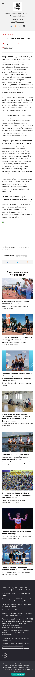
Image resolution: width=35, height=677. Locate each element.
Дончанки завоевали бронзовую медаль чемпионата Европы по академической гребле (15, 457)
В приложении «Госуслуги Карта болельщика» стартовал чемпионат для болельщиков (17, 495)
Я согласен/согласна (18, 674)
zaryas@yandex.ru (17, 22)
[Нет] (33, 669)
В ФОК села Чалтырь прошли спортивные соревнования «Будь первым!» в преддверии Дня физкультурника (16, 417)
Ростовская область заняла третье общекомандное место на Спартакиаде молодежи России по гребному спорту (17, 377)
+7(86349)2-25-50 (17, 20)
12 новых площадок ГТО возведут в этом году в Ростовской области (17, 339)
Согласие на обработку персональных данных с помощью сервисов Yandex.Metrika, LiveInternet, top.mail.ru (15, 646)
